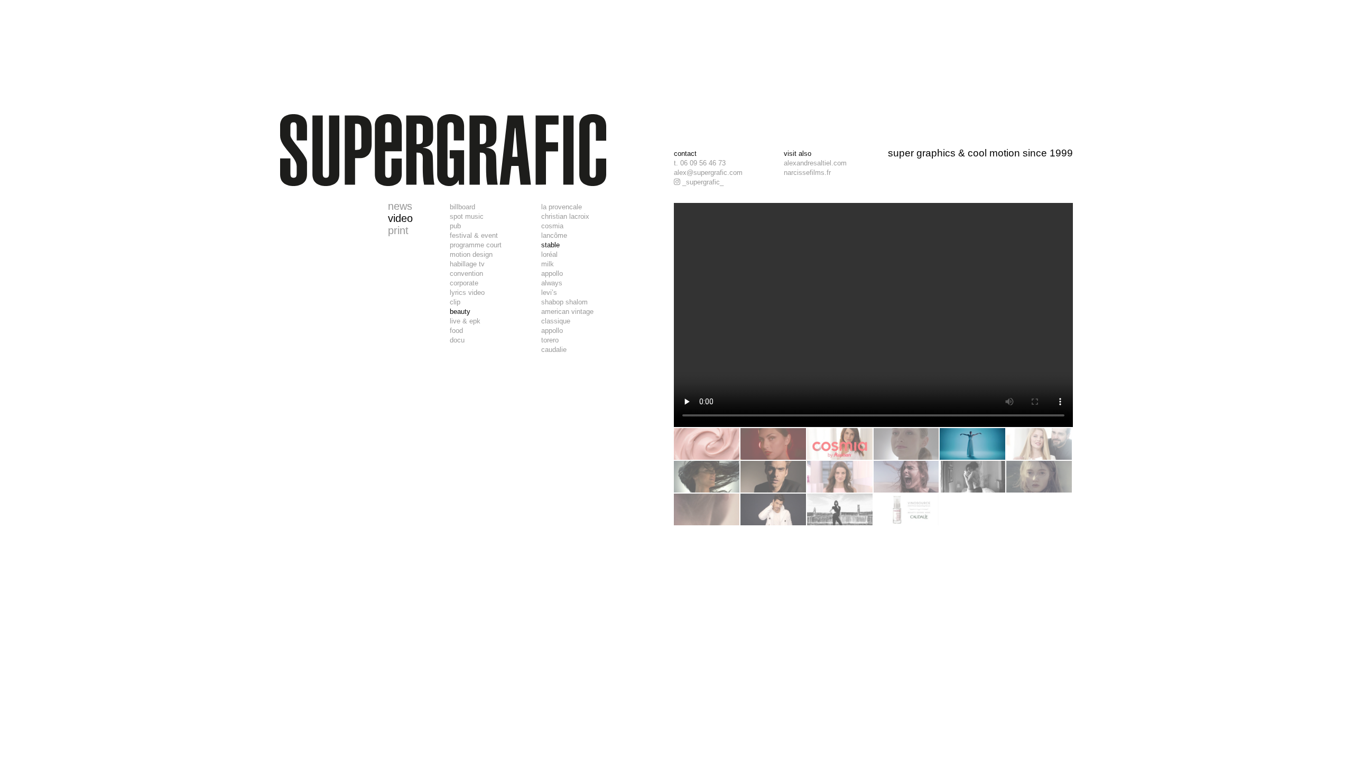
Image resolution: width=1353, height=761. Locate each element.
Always (551, 283)
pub (455, 226)
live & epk (465, 321)
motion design (471, 254)
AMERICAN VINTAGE (567, 311)
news (400, 206)
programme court (476, 245)
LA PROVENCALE (561, 207)
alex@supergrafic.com (708, 173)
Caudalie (554, 350)
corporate (464, 283)
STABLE (550, 245)
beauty (460, 311)
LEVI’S (549, 292)
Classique (555, 321)
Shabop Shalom (564, 302)
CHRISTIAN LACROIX (565, 216)
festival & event (474, 235)
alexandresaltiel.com (815, 163)
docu (457, 340)
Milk (547, 264)
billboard (462, 207)
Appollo (552, 273)
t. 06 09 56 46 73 (700, 163)
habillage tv (467, 264)
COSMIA (552, 226)
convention (466, 273)
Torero (550, 340)
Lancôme (554, 235)
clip (455, 302)
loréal (549, 254)
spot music (467, 216)
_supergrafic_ (702, 182)
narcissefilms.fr (807, 173)
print (398, 230)
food (456, 331)
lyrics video (467, 292)
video (400, 218)
